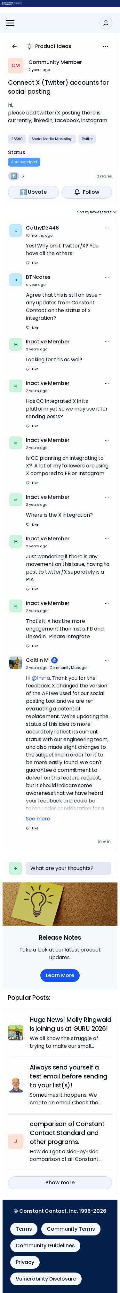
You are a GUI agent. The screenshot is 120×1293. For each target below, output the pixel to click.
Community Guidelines (45, 1245)
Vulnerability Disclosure (46, 1278)
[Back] (14, 46)
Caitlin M (37, 660)
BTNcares (38, 277)
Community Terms (71, 1229)
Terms (24, 1229)
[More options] (107, 228)
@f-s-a (41, 678)
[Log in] (106, 23)
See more (38, 818)
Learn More (60, 975)
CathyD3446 (42, 227)
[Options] (105, 46)
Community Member (55, 62)
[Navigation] (10, 23)
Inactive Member (47, 341)
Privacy (25, 1262)
